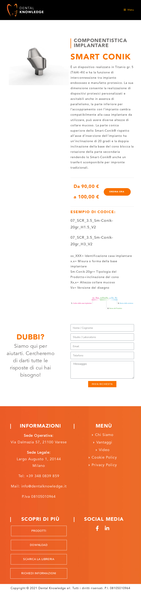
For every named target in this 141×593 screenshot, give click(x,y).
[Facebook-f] (97, 528)
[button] (117, 192)
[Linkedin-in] (107, 528)
